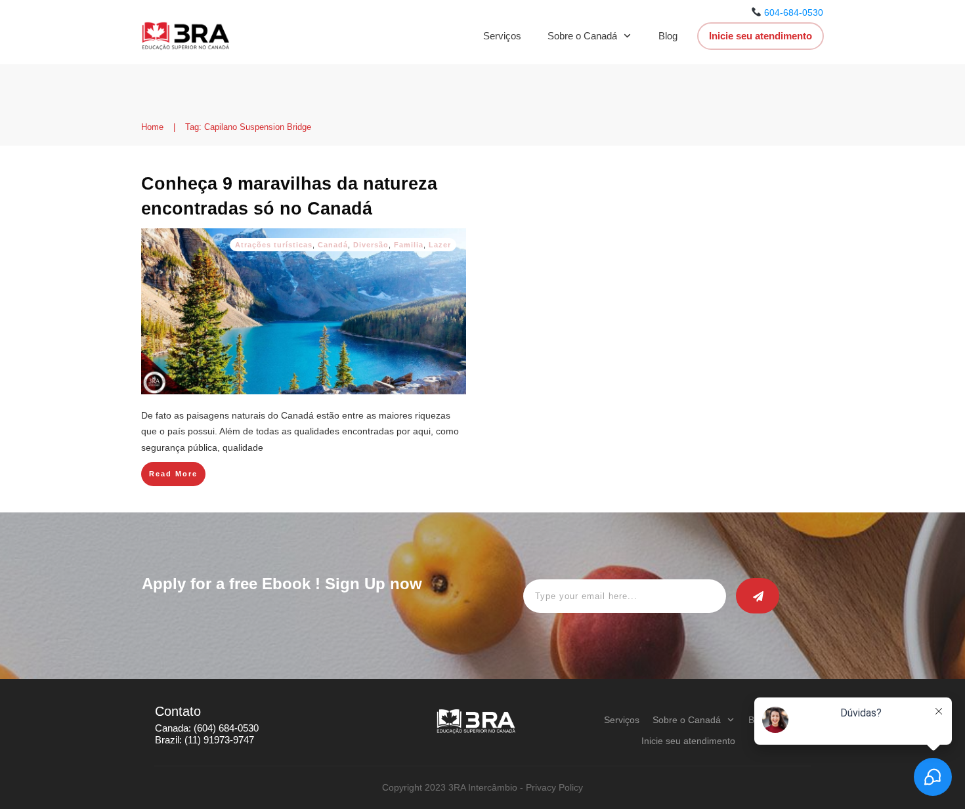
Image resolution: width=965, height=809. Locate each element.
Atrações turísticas (273, 245)
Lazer (440, 245)
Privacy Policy (554, 787)
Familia (408, 245)
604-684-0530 (793, 12)
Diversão (371, 245)
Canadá (333, 245)
